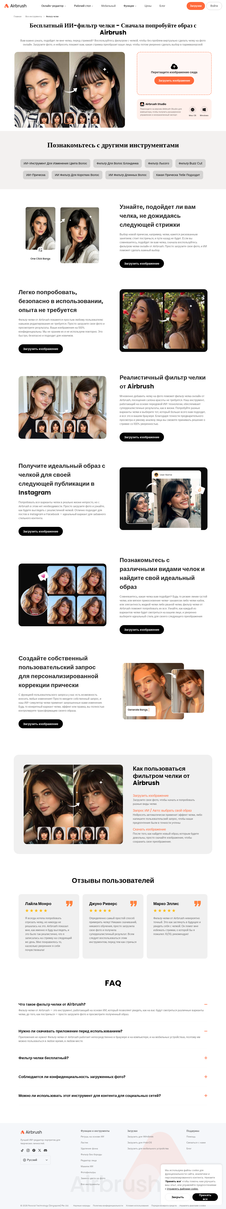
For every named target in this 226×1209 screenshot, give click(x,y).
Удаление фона (89, 1148)
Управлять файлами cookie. (182, 1188)
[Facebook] (34, 1150)
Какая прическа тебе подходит (178, 175)
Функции (129, 6)
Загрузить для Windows (140, 1136)
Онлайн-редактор (52, 6)
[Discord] (45, 1150)
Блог (162, 6)
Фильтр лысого (158, 163)
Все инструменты (33, 16)
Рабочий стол (82, 6)
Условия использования (137, 1205)
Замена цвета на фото (93, 1178)
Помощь (191, 1136)
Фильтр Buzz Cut (190, 163)
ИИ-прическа (35, 175)
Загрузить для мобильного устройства (148, 1148)
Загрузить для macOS (139, 1142)
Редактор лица (89, 1160)
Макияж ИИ (87, 1166)
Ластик (84, 1142)
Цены (148, 6)
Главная (18, 16)
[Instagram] (28, 1150)
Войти (214, 6)
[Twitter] (40, 1150)
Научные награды (81, 1205)
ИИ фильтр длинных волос (128, 175)
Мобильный (108, 6)
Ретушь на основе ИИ (92, 1136)
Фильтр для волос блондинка (117, 163)
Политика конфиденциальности (108, 1205)
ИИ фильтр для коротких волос (77, 175)
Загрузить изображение (141, 263)
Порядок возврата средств (164, 1205)
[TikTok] (22, 1150)
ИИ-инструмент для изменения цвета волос (55, 163)
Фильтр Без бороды (91, 1154)
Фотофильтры (88, 1172)
